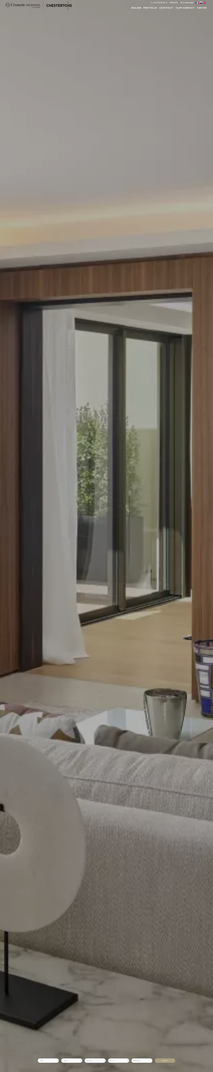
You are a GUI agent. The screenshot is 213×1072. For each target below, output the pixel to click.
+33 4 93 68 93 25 (160, 3)
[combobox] (48, 1060)
